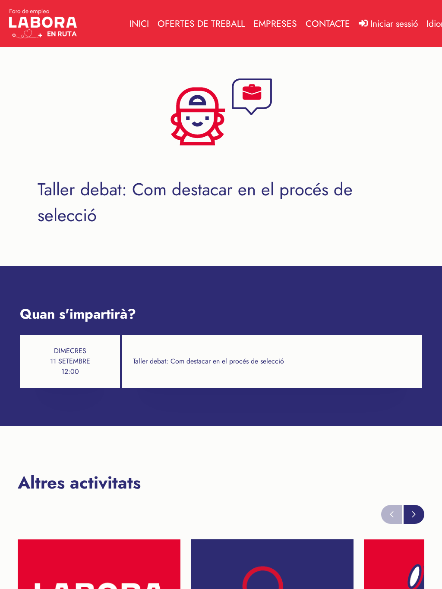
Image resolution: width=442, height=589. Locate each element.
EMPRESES (275, 24)
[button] (414, 514)
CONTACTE (328, 24)
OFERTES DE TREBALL (201, 24)
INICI (139, 24)
